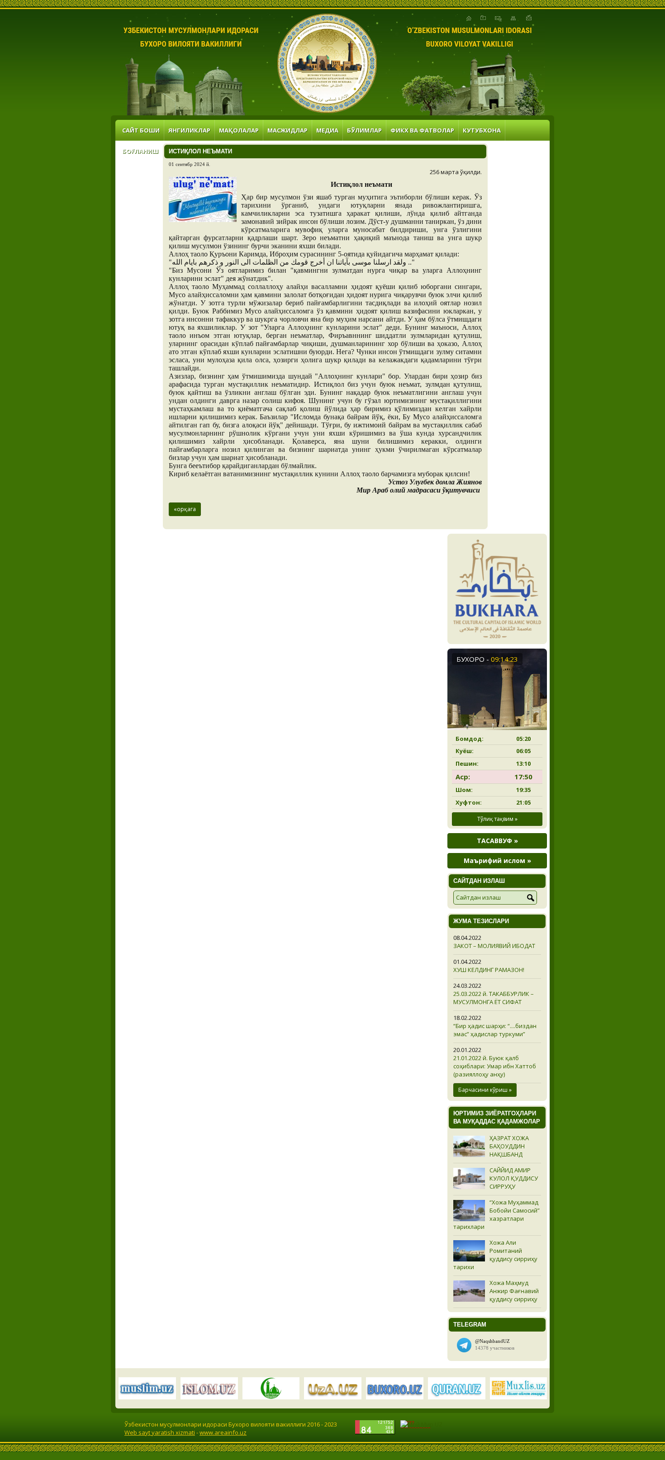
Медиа (327, 130)
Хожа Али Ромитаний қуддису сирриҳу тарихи (495, 1254)
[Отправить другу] (528, 18)
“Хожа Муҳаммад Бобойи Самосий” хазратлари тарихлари (496, 1214)
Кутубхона (482, 130)
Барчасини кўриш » (485, 1090)
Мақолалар (239, 130)
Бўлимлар (364, 130)
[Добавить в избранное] (483, 18)
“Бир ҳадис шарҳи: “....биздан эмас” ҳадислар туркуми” (495, 1030)
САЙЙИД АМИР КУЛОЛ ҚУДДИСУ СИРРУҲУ (513, 1178)
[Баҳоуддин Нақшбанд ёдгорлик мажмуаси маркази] (327, 63)
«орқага (185, 509)
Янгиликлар (189, 130)
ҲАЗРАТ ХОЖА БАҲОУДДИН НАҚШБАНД (509, 1146)
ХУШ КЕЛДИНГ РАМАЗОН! (488, 970)
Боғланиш (140, 151)
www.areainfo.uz (223, 1432)
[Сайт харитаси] (513, 18)
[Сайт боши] (469, 18)
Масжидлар (287, 130)
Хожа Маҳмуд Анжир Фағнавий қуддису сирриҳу (514, 1291)
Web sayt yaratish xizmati (159, 1432)
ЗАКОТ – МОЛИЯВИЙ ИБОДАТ (494, 946)
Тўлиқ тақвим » (497, 819)
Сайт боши (141, 130)
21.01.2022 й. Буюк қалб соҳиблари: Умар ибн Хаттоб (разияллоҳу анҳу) (494, 1066)
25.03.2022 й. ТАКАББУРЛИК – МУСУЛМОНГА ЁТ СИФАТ (493, 998)
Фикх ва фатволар (422, 130)
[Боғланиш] (498, 18)
